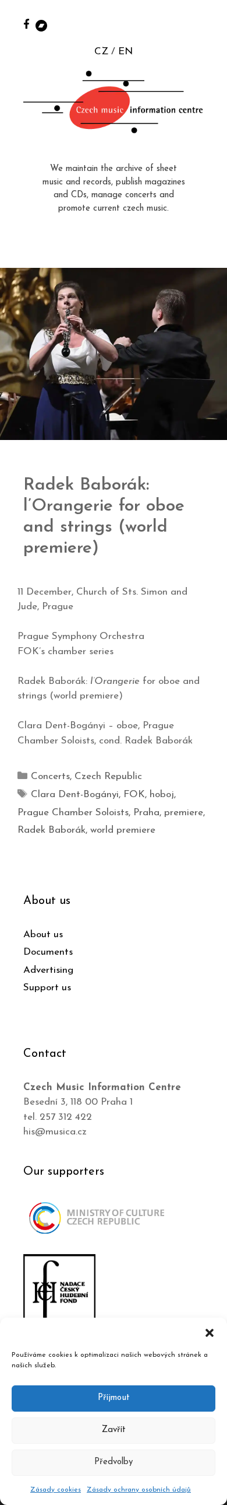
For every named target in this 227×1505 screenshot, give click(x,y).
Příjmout (114, 1398)
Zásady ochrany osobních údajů (139, 1489)
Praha (146, 813)
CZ (101, 52)
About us (43, 935)
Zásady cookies (55, 1489)
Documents (48, 952)
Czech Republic (108, 776)
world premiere (122, 830)
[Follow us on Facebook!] (26, 24)
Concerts (50, 776)
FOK (134, 794)
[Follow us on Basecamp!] (41, 25)
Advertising (48, 970)
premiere (183, 813)
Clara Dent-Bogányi (75, 794)
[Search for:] (205, 24)
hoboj (162, 794)
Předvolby (113, 1462)
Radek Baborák (51, 830)
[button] (209, 1332)
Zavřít (114, 1430)
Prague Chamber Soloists (73, 813)
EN (125, 52)
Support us (47, 988)
